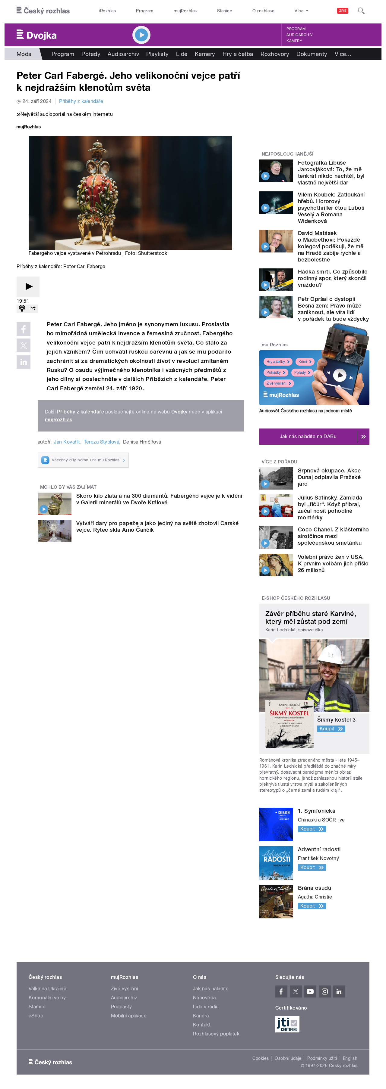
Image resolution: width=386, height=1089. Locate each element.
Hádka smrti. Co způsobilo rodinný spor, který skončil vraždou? (333, 278)
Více (343, 54)
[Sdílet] (32, 309)
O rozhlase (263, 10)
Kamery (294, 41)
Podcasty (121, 1007)
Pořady (90, 54)
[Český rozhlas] (43, 11)
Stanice (224, 10)
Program (144, 10)
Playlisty (157, 54)
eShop (36, 1016)
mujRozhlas (185, 10)
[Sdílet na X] (23, 345)
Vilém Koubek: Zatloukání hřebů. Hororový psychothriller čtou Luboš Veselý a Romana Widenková (331, 207)
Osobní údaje (288, 1058)
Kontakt (201, 1025)
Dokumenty (311, 54)
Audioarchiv (299, 35)
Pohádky (274, 372)
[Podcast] (22, 309)
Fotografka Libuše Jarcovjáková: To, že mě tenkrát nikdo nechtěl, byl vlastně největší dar (331, 172)
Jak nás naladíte (211, 989)
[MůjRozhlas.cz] (29, 127)
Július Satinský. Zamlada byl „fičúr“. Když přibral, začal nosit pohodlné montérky (330, 507)
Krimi (303, 362)
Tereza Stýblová (101, 442)
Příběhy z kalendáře (81, 101)
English (350, 1058)
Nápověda (204, 998)
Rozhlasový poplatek (216, 1034)
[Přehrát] (28, 287)
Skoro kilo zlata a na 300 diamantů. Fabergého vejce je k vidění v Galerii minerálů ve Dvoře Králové (159, 499)
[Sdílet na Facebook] (23, 329)
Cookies (260, 1058)
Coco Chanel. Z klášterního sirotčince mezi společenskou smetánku (333, 536)
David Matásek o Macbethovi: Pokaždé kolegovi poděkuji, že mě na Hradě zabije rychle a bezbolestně (331, 246)
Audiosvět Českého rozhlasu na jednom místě (305, 410)
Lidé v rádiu (206, 1007)
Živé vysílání (276, 383)
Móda (24, 54)
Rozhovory (275, 54)
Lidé (182, 54)
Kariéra (201, 1016)
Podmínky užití (322, 1058)
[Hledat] (361, 11)
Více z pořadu (280, 462)
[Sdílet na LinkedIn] (23, 362)
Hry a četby (276, 362)
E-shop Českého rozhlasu (296, 598)
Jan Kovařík (67, 442)
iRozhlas (107, 10)
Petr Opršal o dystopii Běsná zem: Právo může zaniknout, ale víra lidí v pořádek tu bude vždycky (333, 309)
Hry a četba (238, 54)
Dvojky (179, 412)
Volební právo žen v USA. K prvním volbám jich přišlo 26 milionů (333, 563)
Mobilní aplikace (129, 1016)
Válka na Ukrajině (47, 989)
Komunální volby (47, 998)
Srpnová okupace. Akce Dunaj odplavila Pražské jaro (329, 477)
